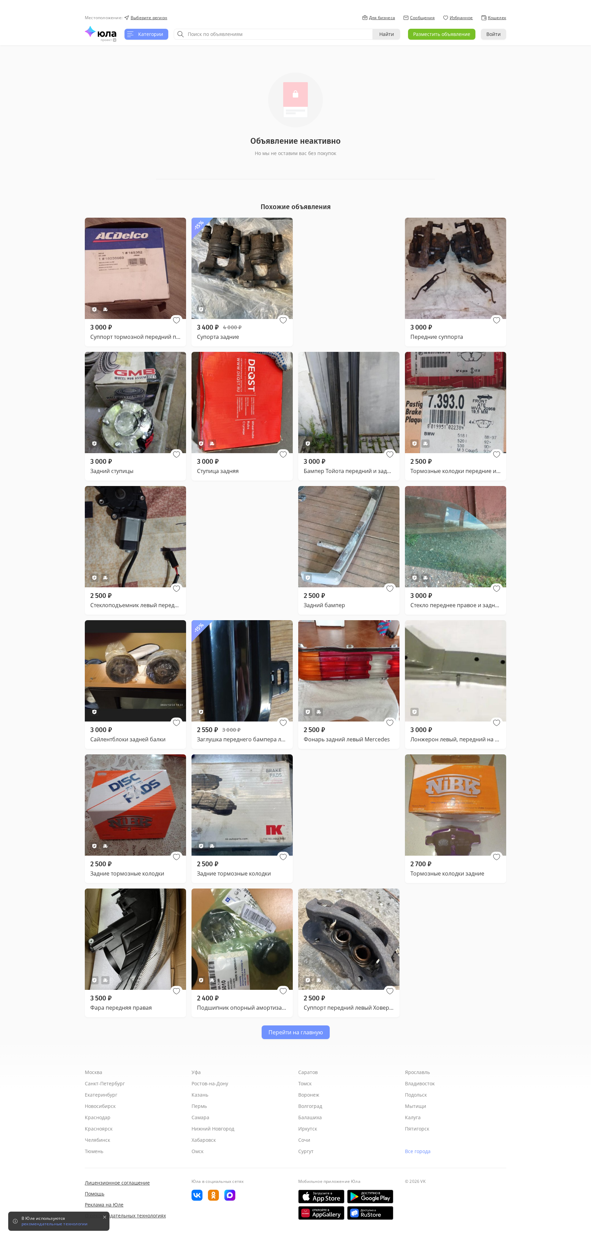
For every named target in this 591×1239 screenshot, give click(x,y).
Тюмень (94, 1151)
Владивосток (420, 1083)
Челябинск (97, 1140)
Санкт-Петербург (105, 1083)
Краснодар (97, 1117)
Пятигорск (417, 1128)
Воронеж (308, 1094)
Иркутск (307, 1128)
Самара (200, 1117)
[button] (176, 320)
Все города (418, 1151)
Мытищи (415, 1106)
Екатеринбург (101, 1094)
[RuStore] (370, 1213)
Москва (93, 1072)
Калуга (413, 1117)
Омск (197, 1151)
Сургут (306, 1151)
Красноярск (99, 1128)
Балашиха (310, 1117)
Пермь (199, 1106)
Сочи (304, 1140)
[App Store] (321, 1196)
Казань (200, 1094)
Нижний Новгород (213, 1128)
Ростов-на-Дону (210, 1083)
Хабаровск (204, 1140)
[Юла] (100, 31)
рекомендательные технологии (55, 1224)
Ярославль (417, 1072)
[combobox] (273, 34)
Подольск (416, 1094)
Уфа (196, 1072)
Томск (305, 1083)
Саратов (308, 1072)
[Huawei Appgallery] (321, 1213)
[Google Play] (370, 1196)
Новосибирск (100, 1106)
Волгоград (310, 1106)
